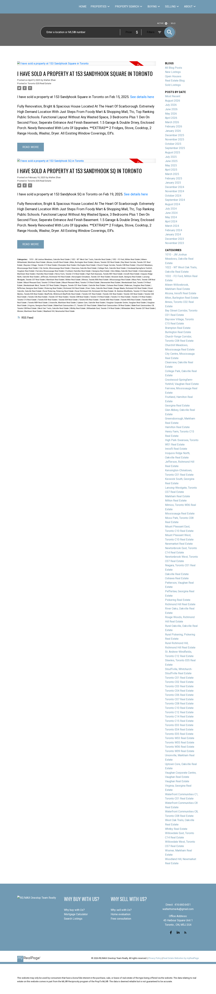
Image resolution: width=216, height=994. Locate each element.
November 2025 (174, 139)
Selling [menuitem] (170, 6)
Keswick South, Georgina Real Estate (127, 277)
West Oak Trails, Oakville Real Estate (53, 308)
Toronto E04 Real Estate (68, 300)
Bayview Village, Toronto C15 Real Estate (40, 265)
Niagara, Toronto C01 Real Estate (74, 285)
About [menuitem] (188, 6)
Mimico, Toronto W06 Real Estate (95, 280)
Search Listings (73, 918)
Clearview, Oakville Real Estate (84, 268)
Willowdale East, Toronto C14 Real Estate (103, 308)
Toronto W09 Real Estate (38, 303)
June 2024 (171, 212)
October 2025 (173, 143)
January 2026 (173, 130)
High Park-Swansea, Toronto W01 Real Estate (104, 274)
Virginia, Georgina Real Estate (40, 305)
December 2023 (174, 238)
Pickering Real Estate (53, 288)
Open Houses (173, 76)
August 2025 (172, 152)
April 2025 (171, 169)
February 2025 (173, 178)
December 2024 (174, 187)
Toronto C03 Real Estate (133, 294)
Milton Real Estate (73, 280)
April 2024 (171, 221)
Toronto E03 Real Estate (48, 300)
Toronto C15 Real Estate (27, 300)
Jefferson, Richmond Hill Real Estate (55, 277)
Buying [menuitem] (152, 6)
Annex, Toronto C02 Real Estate (107, 262)
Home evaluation (120, 914)
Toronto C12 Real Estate (121, 297)
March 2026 (172, 122)
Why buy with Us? (74, 909)
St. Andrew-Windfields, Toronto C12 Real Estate (134, 291)
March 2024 (172, 225)
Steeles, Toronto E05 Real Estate (30, 294)
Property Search (127, 6)
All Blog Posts (173, 67)
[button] (170, 932)
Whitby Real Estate (78, 308)
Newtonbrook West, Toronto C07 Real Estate (41, 285)
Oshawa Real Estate (115, 285)
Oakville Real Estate (97, 285)
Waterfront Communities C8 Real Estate (114, 305)
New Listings (173, 72)
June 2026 (171, 109)
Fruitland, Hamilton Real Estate (78, 271)
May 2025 (171, 165)
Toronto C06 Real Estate (38, 297)
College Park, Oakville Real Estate (112, 268)
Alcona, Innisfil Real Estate (58, 262)
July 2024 (171, 208)
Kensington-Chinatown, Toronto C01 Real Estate (91, 277)
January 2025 (173, 182)
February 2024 (173, 230)
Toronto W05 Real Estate (131, 300)
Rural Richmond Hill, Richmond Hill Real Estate (94, 291)
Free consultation (121, 918)
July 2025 (171, 156)
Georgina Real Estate (101, 271)
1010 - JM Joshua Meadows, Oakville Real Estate (49, 259)
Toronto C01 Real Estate (92, 294)
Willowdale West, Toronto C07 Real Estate (138, 308)
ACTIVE (160, 23)
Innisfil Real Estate (132, 274)
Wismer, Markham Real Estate (29, 311)
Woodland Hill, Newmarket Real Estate (59, 311)
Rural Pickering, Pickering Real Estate (58, 291)
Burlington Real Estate (86, 265)
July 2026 (171, 104)
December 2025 (174, 135)
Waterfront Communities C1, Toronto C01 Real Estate (75, 305)
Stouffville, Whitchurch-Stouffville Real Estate (63, 294)
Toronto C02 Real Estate (113, 294)
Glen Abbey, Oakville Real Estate (124, 271)
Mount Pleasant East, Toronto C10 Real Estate (42, 282)
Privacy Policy (154, 958)
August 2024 (172, 204)
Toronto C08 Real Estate (79, 297)
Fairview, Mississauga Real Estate (50, 271)
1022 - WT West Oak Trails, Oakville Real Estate (91, 259)
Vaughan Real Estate (177, 781)
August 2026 (172, 100)
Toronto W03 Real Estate (110, 300)
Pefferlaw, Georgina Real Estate (30, 288)
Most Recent (172, 96)
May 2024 (171, 217)
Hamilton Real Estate (45, 274)
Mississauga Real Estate (120, 280)
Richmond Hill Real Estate (74, 288)
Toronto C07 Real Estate (59, 297)
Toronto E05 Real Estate (39, 83)
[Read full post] (86, 65)
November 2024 (174, 191)
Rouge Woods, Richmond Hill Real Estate (130, 288)
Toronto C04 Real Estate (179, 690)
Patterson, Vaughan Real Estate (138, 285)
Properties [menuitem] (98, 6)
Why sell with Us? (121, 909)
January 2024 (173, 234)
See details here (142, 97)
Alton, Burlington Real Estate (81, 262)
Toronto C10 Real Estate (100, 297)
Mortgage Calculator (76, 914)
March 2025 (172, 174)
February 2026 (173, 126)
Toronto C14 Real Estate (142, 297)
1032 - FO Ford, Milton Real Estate (126, 259)
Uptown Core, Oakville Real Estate (91, 303)
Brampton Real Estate (67, 265)
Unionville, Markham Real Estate (62, 303)
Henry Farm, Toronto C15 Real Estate (70, 274)
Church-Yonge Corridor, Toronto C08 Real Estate (116, 265)
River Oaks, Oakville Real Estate (99, 288)
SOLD (173, 23)
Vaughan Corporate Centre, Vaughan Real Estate (126, 303)
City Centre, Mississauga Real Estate (54, 268)
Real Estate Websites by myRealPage (181, 958)
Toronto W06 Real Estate (179, 746)
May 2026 (171, 113)
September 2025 (175, 148)
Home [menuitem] (82, 6)
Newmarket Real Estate (111, 282)
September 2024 (175, 199)
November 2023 (174, 243)
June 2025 (171, 161)
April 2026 (171, 117)
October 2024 (173, 195)
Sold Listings (173, 85)
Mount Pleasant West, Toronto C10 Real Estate (81, 282)
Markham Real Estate (55, 280)
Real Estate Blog (175, 80)
